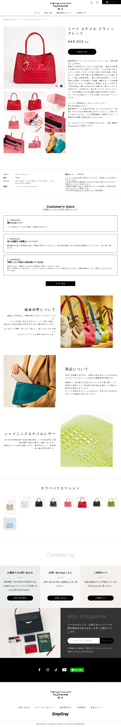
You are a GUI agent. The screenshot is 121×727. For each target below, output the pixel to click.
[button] (61, 86)
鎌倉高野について (63, 13)
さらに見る (60, 283)
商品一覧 (48, 13)
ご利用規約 (81, 707)
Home (6, 19)
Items (12, 19)
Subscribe (107, 640)
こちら (96, 586)
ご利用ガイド (81, 13)
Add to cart (82, 52)
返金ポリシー (97, 707)
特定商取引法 (65, 707)
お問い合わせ (60, 598)
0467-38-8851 (20, 598)
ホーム (37, 13)
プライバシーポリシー (45, 707)
